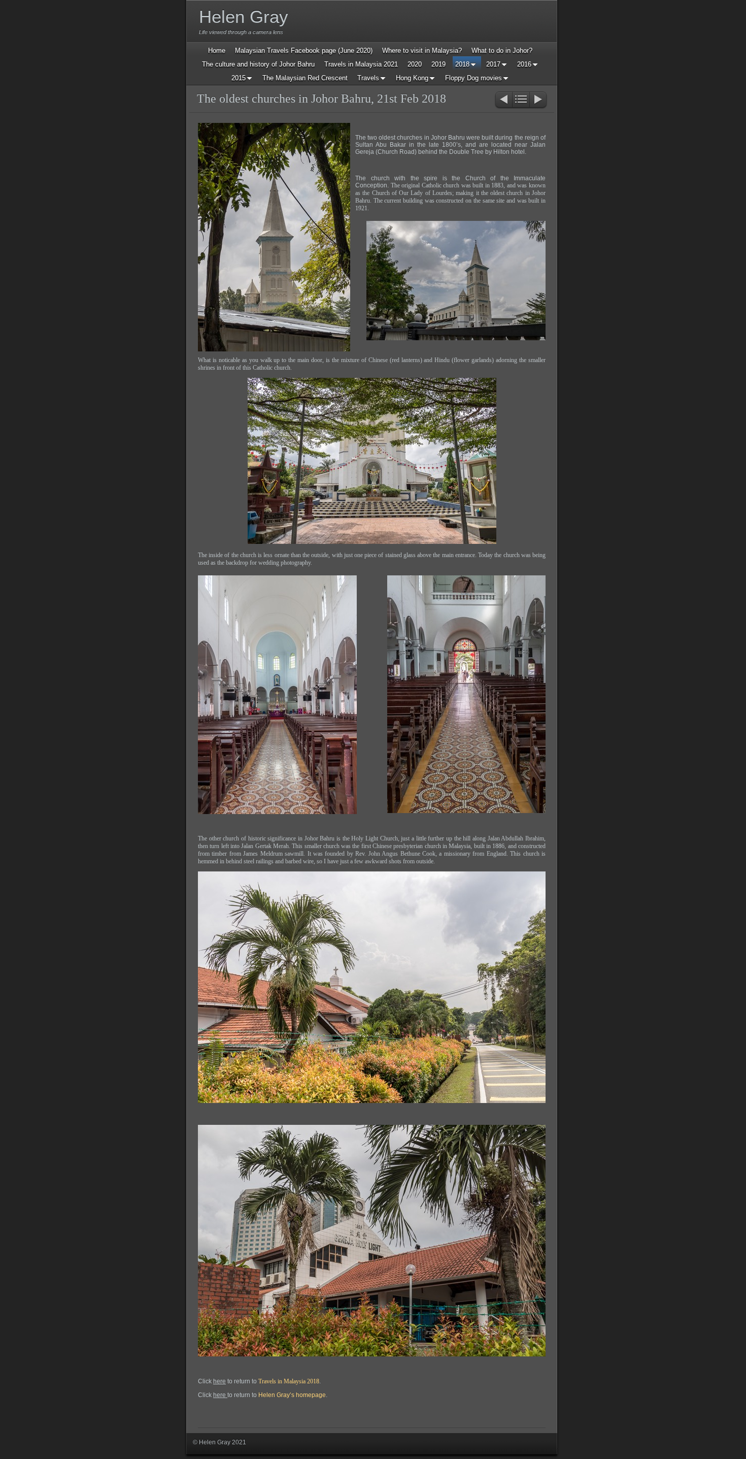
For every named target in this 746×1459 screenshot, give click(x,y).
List (521, 100)
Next (539, 100)
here (219, 1381)
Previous (503, 100)
